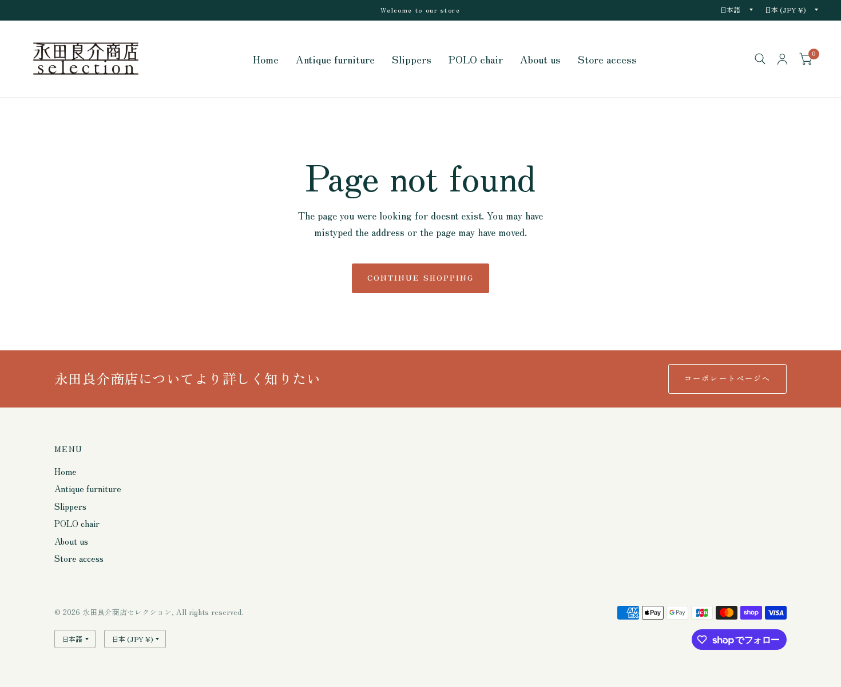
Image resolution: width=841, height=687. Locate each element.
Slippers (411, 58)
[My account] (782, 59)
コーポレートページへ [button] (727, 378)
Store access (607, 58)
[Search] (760, 59)
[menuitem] (265, 59)
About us (540, 58)
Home (266, 58)
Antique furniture (335, 58)
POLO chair (476, 58)
